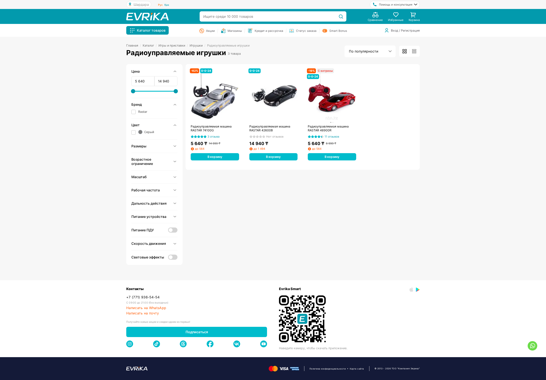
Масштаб (139, 177)
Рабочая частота (145, 190)
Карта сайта (357, 368)
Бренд (136, 104)
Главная (133, 45)
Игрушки (197, 45)
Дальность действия (149, 203)
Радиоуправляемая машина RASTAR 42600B (269, 128)
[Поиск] (341, 16)
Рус (160, 4)
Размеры (138, 146)
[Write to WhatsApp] (532, 346)
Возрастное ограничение (142, 161)
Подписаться (197, 332)
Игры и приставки (173, 45)
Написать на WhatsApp (146, 308)
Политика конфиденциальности (327, 368)
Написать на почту (142, 313)
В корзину (215, 156)
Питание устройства (148, 216)
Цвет (135, 125)
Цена (135, 71)
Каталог (150, 45)
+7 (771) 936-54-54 (143, 297)
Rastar (142, 111)
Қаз (166, 4)
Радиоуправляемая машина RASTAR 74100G (211, 128)
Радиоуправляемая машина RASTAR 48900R (328, 128)
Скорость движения (148, 243)
